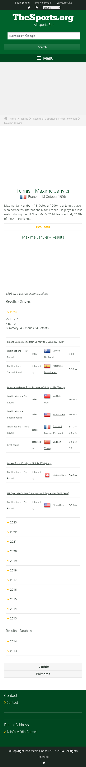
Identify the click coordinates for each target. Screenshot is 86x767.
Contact (12, 702)
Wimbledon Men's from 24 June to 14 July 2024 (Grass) (36, 387)
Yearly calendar (43, 2)
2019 (13, 561)
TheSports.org (43, 17)
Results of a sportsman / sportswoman (55, 118)
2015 (13, 599)
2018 (13, 570)
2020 (13, 551)
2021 (13, 541)
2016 (13, 589)
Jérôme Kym (59, 474)
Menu (47, 58)
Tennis (24, 118)
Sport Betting (22, 2)
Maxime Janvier (13, 123)
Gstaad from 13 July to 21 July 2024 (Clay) (29, 463)
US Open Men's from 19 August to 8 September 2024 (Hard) (38, 493)
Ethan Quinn (59, 505)
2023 (13, 522)
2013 (13, 618)
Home (13, 118)
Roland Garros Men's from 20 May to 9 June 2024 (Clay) (36, 341)
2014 (13, 609)
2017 (13, 580)
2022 (13, 532)
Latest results (64, 2)
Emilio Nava (59, 414)
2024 (13, 312)
